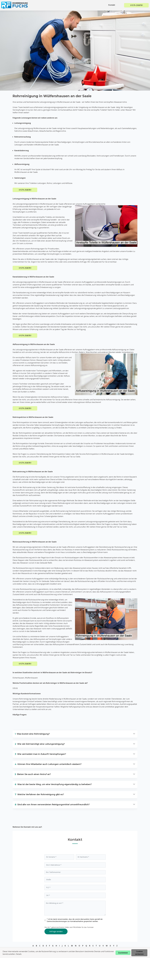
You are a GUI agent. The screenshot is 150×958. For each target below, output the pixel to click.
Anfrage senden (56, 931)
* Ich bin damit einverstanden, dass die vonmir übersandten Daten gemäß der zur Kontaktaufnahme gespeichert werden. (75, 920)
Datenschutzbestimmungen (57, 921)
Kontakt (111, 5)
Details (19, 954)
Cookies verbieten (139, 952)
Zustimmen (123, 953)
